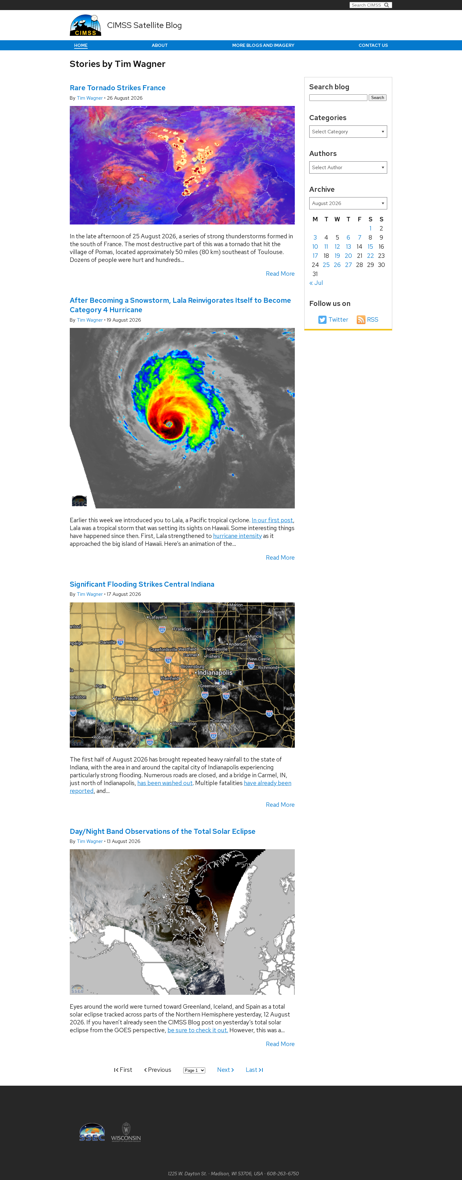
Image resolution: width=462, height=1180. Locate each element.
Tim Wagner (90, 98)
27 (348, 265)
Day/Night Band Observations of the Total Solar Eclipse (163, 831)
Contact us (373, 45)
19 (337, 256)
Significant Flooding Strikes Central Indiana (142, 584)
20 (348, 256)
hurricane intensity (237, 536)
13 (348, 247)
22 (370, 256)
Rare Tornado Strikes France (118, 87)
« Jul (316, 283)
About (160, 45)
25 (326, 265)
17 (315, 256)
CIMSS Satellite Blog (144, 25)
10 (315, 247)
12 (337, 247)
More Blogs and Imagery (263, 45)
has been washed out (165, 783)
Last (252, 1070)
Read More (280, 274)
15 (370, 247)
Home (81, 45)
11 (326, 247)
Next (224, 1070)
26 (337, 265)
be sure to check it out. (198, 1030)
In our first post (272, 520)
